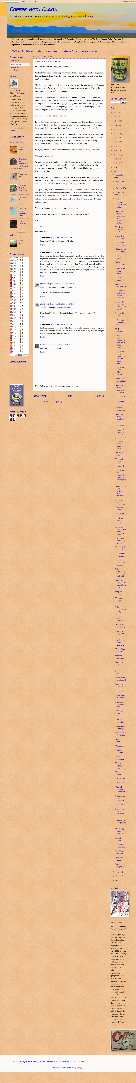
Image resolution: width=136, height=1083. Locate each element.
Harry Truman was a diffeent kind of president (120, 491)
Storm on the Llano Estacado (120, 811)
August (119, 199)
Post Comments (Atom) (53, 402)
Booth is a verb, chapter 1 (119, 664)
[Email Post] (40, 226)
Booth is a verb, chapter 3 (119, 618)
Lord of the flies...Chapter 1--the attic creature (120, 518)
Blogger (80, 1068)
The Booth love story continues (120, 562)
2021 (115, 121)
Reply (42, 244)
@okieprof (44, 284)
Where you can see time (119, 713)
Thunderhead (120, 805)
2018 (115, 134)
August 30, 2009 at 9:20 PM (62, 252)
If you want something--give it (120, 540)
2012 (115, 159)
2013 (115, 155)
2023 (115, 113)
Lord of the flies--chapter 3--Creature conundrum (120, 430)
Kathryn (43, 345)
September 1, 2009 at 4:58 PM (60, 345)
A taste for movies (91, 51)
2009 (115, 171)
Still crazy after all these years (120, 407)
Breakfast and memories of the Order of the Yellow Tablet (19, 163)
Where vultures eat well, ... (120, 609)
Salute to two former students (120, 271)
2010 (115, 167)
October (119, 188)
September (120, 192)
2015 (115, 146)
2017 (115, 138)
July (118, 872)
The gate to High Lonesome (120, 600)
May (118, 880)
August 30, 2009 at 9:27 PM (63, 304)
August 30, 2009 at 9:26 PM (63, 284)
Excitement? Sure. (17, 142)
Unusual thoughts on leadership (120, 789)
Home (70, 395)
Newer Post (39, 395)
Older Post (100, 395)
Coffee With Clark (33, 9)
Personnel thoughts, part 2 (119, 704)
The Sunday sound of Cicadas (120, 831)
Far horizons (120, 779)
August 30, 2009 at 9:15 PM (62, 237)
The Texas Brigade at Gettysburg (22, 187)
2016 (115, 142)
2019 (115, 129)
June (118, 876)
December (120, 175)
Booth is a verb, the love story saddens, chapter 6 (120, 504)
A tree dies (119, 783)
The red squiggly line (119, 765)
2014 (115, 150)
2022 (115, 117)
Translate (17, 70)
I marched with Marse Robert (120, 204)
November (120, 181)
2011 (115, 163)
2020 (115, 125)
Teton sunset (120, 746)
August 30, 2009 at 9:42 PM (62, 324)
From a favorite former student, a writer (119, 443)
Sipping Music (71, 51)
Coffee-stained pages (49, 51)
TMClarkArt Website (23, 51)
